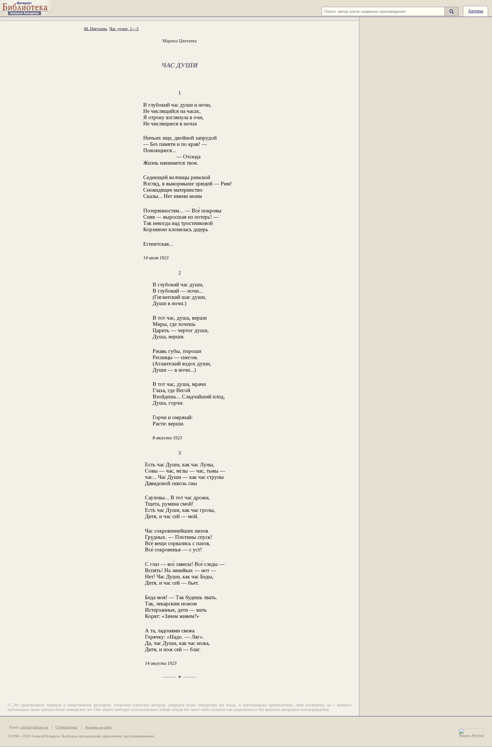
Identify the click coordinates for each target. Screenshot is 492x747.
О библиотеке (66, 727)
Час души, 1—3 (124, 28)
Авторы (475, 11)
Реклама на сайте (98, 727)
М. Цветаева (95, 28)
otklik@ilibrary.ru (34, 727)
